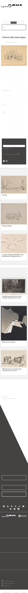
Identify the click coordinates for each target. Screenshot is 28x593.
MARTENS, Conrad (7, 197)
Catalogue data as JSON (10, 154)
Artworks (5, 17)
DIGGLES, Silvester (7, 228)
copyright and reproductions (9, 398)
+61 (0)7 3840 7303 (9, 583)
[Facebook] (4, 161)
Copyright (23, 591)
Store (3, 548)
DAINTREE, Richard (7, 300)
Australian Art (6, 90)
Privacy (16, 591)
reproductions (5, 396)
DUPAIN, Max (5, 344)
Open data (4, 545)
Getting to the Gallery (9, 580)
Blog (16, 545)
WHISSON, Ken (6, 258)
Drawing (4, 104)
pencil (3, 111)
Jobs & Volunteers (7, 591)
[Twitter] (6, 161)
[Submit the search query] (3, 27)
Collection (11, 11)
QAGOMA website (6, 546)
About (16, 546)
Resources (20, 22)
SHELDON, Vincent (11, 41)
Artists (13, 17)
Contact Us (7, 585)
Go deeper (22, 17)
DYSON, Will (5, 372)
